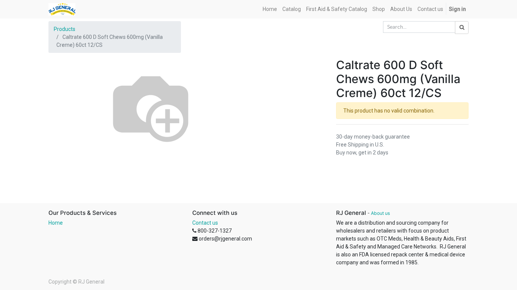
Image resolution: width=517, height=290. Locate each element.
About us (380, 213)
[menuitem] (270, 9)
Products (64, 29)
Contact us (205, 223)
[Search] (462, 27)
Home (55, 223)
